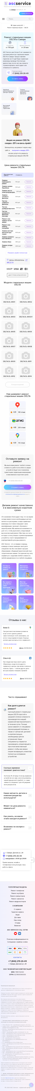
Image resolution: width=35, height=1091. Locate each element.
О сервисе (17, 909)
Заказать (28, 182)
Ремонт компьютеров (17, 896)
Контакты (17, 957)
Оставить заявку (17, 79)
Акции (18, 915)
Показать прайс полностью (17, 253)
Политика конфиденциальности (17, 939)
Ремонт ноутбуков (17, 893)
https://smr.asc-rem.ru (10, 1078)
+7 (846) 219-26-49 (26, 13)
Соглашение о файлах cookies (17, 942)
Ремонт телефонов (17, 891)
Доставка (17, 917)
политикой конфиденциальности (15, 494)
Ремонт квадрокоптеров (17, 901)
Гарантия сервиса (17, 912)
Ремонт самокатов (17, 899)
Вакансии (17, 925)
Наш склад (17, 920)
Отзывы (17, 923)
